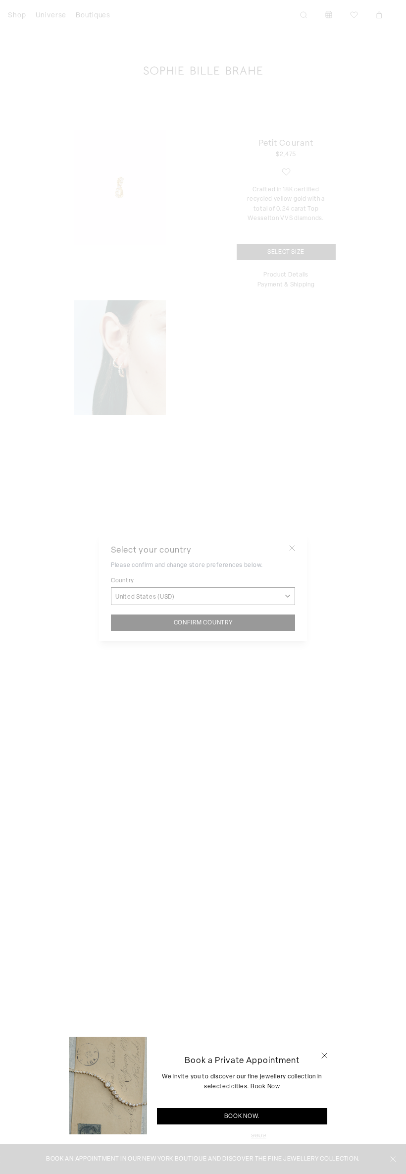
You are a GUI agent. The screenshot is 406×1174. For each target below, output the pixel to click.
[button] (324, 1056)
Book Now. (242, 1116)
